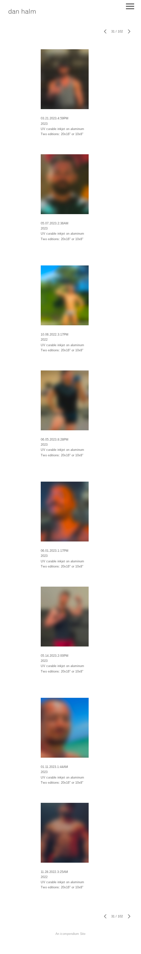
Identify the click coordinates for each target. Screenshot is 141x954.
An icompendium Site (70, 934)
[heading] (22, 12)
